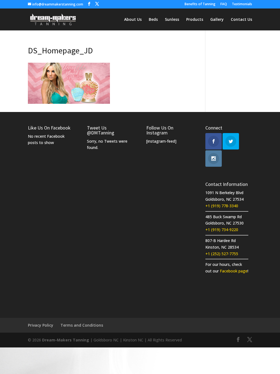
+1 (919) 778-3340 (221, 205)
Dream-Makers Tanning (65, 340)
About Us (133, 20)
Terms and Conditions (81, 325)
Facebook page (233, 271)
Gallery (217, 20)
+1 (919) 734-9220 (221, 229)
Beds (153, 20)
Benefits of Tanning (200, 4)
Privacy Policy (40, 325)
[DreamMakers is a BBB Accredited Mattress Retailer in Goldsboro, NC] (225, 296)
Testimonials (242, 4)
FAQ (223, 4)
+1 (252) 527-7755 (221, 253)
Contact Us (241, 20)
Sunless (172, 20)
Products (194, 20)
